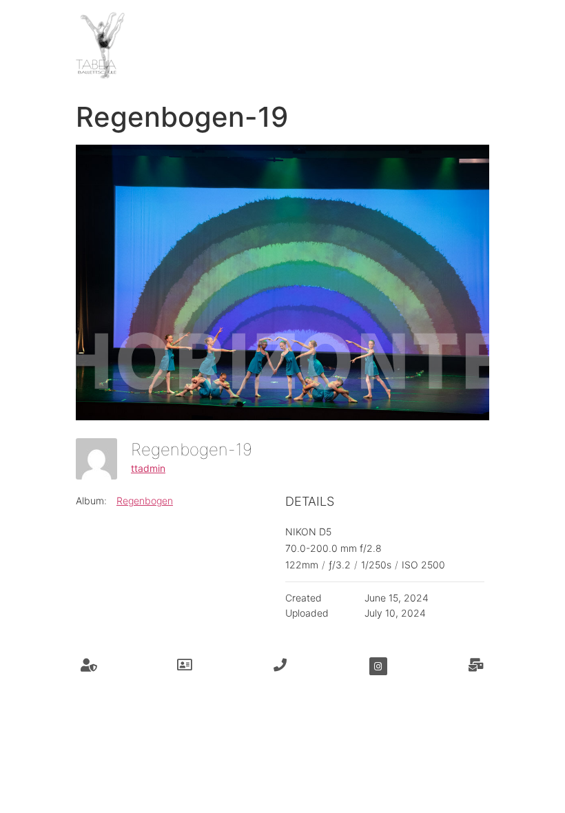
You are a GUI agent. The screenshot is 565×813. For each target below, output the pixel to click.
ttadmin (148, 468)
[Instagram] (378, 666)
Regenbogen (144, 500)
